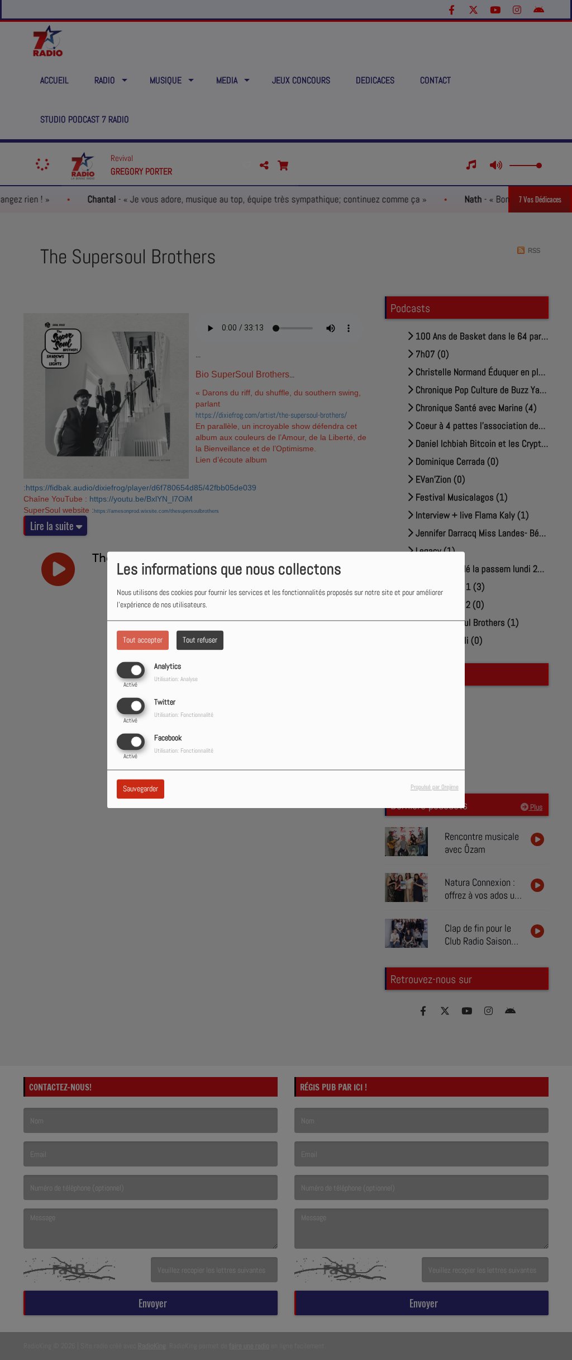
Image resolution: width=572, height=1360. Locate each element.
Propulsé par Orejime (435, 787)
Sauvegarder (140, 789)
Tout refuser (200, 640)
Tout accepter (143, 640)
